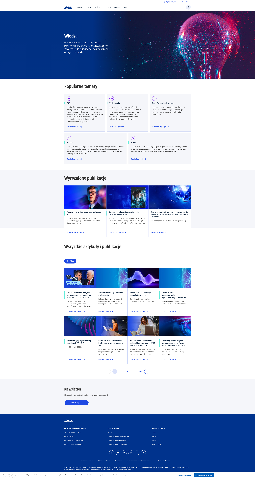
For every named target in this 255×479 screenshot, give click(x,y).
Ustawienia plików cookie (185, 475)
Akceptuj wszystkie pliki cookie (204, 475)
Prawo (133, 142)
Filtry (70, 261)
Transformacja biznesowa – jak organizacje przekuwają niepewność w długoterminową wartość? (169, 214)
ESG (68, 103)
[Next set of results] (146, 371)
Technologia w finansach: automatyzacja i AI (84, 213)
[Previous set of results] (108, 371)
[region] (127, 475)
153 (140, 371)
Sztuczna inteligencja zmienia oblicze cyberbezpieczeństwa (124, 213)
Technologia (114, 103)
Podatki (70, 142)
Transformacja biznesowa (163, 103)
